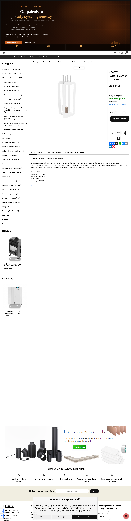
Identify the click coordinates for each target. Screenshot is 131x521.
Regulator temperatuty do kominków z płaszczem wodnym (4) (15, 110)
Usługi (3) (5, 207)
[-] (115, 113)
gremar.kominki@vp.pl (106, 519)
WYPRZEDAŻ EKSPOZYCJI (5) (12, 74)
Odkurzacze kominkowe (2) (13, 95)
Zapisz (94, 491)
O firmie (16, 57)
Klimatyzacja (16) (8, 164)
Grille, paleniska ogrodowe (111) (13, 151)
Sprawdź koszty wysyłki (117, 105)
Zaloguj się (122, 53)
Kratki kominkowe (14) (12, 91)
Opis (33, 152)
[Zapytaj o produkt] (113, 133)
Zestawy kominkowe (64, 62)
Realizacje (24, 57)
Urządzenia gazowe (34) (10, 194)
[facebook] (4, 53)
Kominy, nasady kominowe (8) (12, 168)
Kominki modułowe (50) (10, 142)
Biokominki (45, 34)
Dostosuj (61, 517)
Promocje (5, 220)
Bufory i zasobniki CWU (11, 510)
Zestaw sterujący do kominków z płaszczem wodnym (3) (15, 124)
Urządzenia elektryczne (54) (12, 190)
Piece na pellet (35, 34)
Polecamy (6, 224)
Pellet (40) (6, 177)
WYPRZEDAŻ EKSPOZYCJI (11, 513)
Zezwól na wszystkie (84, 517)
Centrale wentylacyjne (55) (12, 147)
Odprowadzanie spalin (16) (13, 99)
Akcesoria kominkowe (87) (12, 78)
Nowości (5, 215)
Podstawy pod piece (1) (12, 104)
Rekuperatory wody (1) (10, 155)
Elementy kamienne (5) (10, 211)
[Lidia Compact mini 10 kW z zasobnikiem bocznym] (15, 295)
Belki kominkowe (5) (11, 82)
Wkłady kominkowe (11, 34)
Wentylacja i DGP (23, 36)
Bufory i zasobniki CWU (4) (11, 69)
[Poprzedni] (75, 68)
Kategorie (7, 63)
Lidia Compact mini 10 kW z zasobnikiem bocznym (13, 312)
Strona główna (37, 62)
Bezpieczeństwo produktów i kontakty (65, 152)
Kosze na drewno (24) (11, 86)
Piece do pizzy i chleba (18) (11, 185)
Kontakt (57, 57)
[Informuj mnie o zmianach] (118, 137)
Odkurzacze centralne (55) (11, 172)
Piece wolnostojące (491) (11, 181)
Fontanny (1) (6, 138)
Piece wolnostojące (24, 34)
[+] (124, 113)
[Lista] (79, 68)
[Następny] (82, 68)
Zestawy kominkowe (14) (13, 130)
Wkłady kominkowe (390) (11, 198)
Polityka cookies (35, 57)
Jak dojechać (47, 57)
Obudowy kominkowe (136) (11, 160)
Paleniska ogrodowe (11, 36)
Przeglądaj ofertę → (13, 42)
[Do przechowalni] (118, 133)
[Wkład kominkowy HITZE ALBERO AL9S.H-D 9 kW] (15, 248)
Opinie (41, 152)
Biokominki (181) (7, 134)
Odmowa (42, 517)
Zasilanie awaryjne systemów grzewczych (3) (14, 118)
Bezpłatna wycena (30, 42)
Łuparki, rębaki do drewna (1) (12, 202)
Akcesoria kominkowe (49, 62)
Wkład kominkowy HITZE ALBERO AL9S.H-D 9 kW (12, 265)
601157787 (101, 516)
